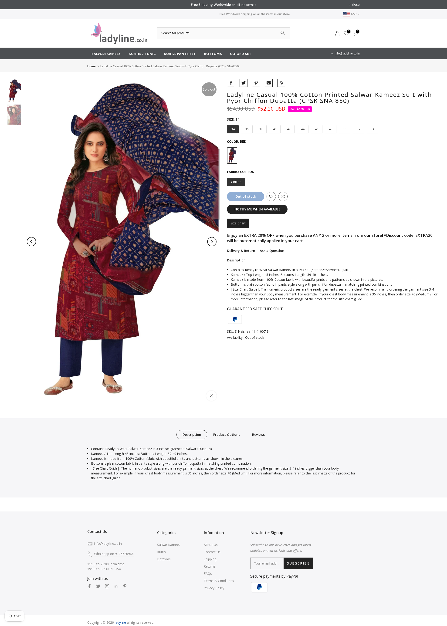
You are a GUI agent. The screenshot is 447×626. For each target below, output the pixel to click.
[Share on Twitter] (243, 83)
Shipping (210, 559)
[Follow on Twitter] (98, 586)
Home (91, 66)
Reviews (258, 434)
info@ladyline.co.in (347, 53)
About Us (211, 544)
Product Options (226, 434)
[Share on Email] (269, 83)
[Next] (212, 241)
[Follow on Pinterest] (125, 586)
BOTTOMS (213, 53)
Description (192, 434)
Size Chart (238, 223)
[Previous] (31, 241)
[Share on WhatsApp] (281, 83)
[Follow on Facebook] (89, 586)
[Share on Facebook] (231, 83)
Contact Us (212, 552)
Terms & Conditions (219, 581)
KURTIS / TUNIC (142, 53)
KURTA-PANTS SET (180, 53)
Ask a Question (272, 250)
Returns (209, 566)
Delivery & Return (241, 250)
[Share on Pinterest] (256, 83)
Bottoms (164, 559)
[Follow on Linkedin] (116, 586)
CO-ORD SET (240, 53)
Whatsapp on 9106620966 (114, 554)
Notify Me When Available (257, 209)
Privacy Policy (214, 588)
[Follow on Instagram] (107, 586)
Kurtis (161, 552)
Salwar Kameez (168, 544)
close (93, 4)
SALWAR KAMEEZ (106, 53)
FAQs (208, 573)
